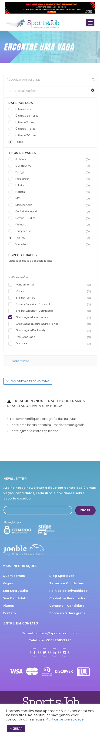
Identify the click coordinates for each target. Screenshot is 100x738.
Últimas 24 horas (26, 115)
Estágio (52, 172)
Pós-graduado (53, 337)
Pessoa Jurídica (52, 218)
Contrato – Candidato (66, 605)
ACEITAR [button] (16, 728)
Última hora (23, 109)
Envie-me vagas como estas (30, 381)
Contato (9, 613)
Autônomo (52, 159)
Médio (53, 291)
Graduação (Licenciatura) (53, 317)
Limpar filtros (20, 361)
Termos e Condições (66, 583)
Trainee (52, 237)
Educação (18, 276)
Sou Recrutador (16, 590)
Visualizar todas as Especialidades (30, 260)
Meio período (52, 205)
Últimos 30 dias (25, 135)
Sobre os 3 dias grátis (67, 613)
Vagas (8, 583)
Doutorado (53, 343)
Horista (52, 192)
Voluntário (52, 244)
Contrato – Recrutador (67, 598)
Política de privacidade (68, 590)
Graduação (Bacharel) (53, 330)
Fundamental (53, 284)
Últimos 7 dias (24, 122)
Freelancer (52, 179)
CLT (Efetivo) (52, 166)
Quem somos (14, 576)
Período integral (52, 211)
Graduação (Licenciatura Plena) (53, 324)
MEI (52, 198)
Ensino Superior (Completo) (53, 311)
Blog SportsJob (61, 576)
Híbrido (52, 185)
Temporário (52, 231)
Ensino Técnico (53, 297)
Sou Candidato (15, 598)
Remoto (52, 224)
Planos (8, 605)
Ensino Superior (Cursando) (53, 304)
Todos (19, 141)
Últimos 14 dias (25, 128)
